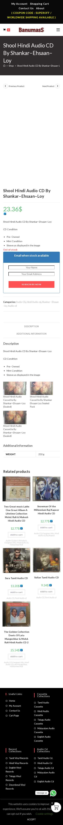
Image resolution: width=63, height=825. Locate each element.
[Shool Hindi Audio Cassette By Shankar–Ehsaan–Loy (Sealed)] (15, 388)
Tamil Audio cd (21, 598)
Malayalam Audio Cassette (44, 730)
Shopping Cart (39, 3)
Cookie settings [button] (44, 813)
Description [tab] (31, 326)
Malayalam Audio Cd (44, 774)
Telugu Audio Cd (45, 768)
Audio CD (21, 302)
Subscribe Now (31, 284)
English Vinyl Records (13, 769)
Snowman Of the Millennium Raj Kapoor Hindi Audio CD (46, 510)
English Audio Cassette (42, 738)
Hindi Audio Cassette (41, 713)
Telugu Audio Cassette (42, 721)
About (40, 8)
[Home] (4, 65)
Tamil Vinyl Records (18, 758)
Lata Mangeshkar (20, 664)
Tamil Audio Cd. (45, 758)
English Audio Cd (45, 781)
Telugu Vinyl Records (13, 778)
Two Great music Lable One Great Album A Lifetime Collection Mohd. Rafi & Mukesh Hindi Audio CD (16, 513)
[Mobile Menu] (58, 29)
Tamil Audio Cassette (41, 704)
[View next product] (57, 86)
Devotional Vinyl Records (15, 786)
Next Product (48, 86)
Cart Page (14, 715)
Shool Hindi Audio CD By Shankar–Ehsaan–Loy (39, 65)
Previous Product (16, 86)
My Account (19, 3)
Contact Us (26, 8)
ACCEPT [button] (31, 819)
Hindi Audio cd (34, 302)
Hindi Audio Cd (44, 763)
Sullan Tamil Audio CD (46, 577)
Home (12, 700)
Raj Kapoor (50, 535)
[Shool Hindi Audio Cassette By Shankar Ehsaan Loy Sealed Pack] (41, 388)
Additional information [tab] (31, 334)
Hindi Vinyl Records (18, 763)
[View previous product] (5, 86)
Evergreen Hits (10, 542)
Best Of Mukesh (20, 540)
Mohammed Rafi (16, 544)
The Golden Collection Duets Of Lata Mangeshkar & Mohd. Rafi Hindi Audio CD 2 (16, 637)
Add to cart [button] (16, 534)
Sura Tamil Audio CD (16, 578)
